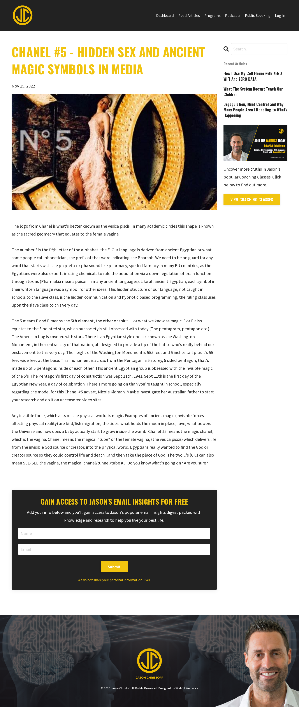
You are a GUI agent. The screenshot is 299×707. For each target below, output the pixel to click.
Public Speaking (258, 15)
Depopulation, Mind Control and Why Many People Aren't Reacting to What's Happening (255, 110)
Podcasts (233, 15)
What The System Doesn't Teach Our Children (253, 91)
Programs (212, 15)
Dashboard (165, 15)
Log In (280, 15)
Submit (114, 566)
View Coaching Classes (251, 199)
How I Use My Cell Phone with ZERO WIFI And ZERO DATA (252, 76)
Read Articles (189, 15)
